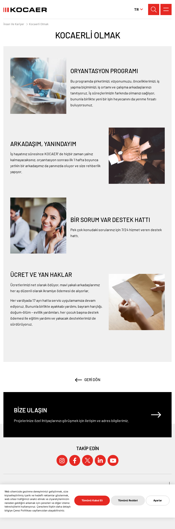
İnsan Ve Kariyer (13, 24)
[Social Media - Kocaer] (62, 460)
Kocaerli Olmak (39, 24)
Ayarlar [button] (157, 500)
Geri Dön (92, 379)
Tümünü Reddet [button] (128, 500)
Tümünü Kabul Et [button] (92, 500)
